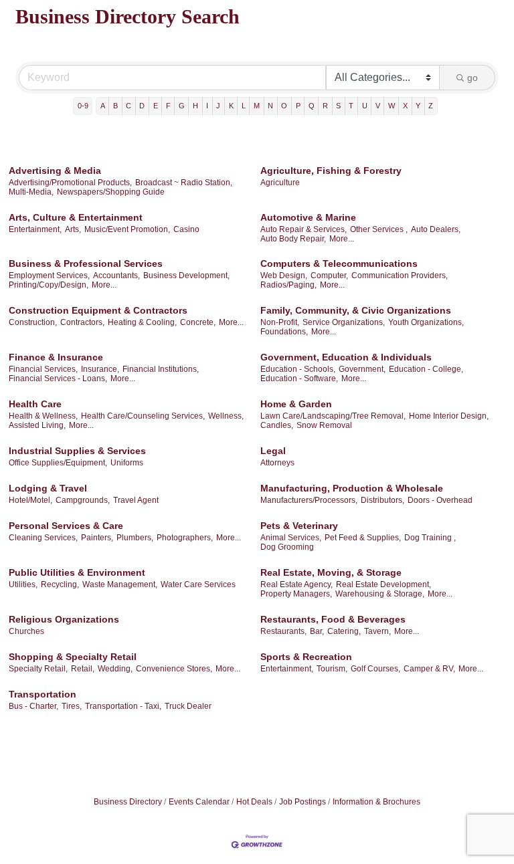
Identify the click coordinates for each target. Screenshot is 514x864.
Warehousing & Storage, (379, 594)
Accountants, (116, 275)
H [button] (195, 106)
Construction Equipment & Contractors (98, 310)
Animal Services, (290, 537)
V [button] (377, 106)
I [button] (207, 106)
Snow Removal (324, 425)
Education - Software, (299, 378)
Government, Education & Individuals (346, 357)
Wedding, (115, 668)
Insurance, (100, 369)
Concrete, (198, 322)
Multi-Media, (31, 192)
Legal (273, 450)
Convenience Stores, (174, 668)
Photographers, (185, 537)
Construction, (33, 322)
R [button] (325, 106)
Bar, (317, 631)
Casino (186, 229)
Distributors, (382, 500)
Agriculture (280, 182)
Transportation (42, 694)
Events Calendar (199, 801)
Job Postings (302, 801)
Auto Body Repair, (293, 238)
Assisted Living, (37, 425)
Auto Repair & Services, (303, 229)
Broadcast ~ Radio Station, (183, 182)
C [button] (128, 106)
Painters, (97, 537)
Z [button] (430, 106)
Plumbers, (134, 537)
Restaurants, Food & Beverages (333, 619)
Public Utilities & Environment (77, 572)
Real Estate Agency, (296, 584)
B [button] (115, 106)
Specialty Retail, (38, 668)
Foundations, (284, 331)
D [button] (142, 106)
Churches (26, 631)
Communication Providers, (399, 275)
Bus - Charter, (33, 706)
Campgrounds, (83, 500)
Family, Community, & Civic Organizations (355, 310)
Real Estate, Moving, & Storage (331, 572)
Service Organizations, (344, 322)
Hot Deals (254, 801)
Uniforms (126, 462)
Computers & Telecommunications (339, 263)
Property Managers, (296, 594)
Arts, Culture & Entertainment (76, 217)
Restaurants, (283, 631)
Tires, (72, 706)
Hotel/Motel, (30, 500)
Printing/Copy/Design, (48, 285)
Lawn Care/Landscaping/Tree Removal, (333, 416)
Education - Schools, (297, 369)
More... (341, 238)
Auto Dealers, (435, 229)
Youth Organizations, (426, 322)
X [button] (405, 106)
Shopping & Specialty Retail (73, 656)
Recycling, (60, 584)
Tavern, (377, 631)
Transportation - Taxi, (123, 706)
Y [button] (418, 106)
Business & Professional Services (86, 263)
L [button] (244, 106)
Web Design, (283, 275)
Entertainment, (35, 229)
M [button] (257, 106)
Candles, (276, 425)
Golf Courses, (375, 668)
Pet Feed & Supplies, (363, 537)
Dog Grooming (287, 547)
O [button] (284, 106)
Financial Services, (43, 369)
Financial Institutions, (160, 369)
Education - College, (426, 369)
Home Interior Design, (449, 416)
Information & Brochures (376, 801)
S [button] (338, 106)
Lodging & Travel (48, 488)
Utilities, (23, 584)
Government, (362, 369)
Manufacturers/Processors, (308, 500)
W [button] (391, 106)
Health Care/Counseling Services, (143, 416)
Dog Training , (430, 537)
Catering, (344, 631)
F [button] (168, 106)
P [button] (298, 106)
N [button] (270, 106)
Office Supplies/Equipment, (58, 462)
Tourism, (332, 668)
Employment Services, (49, 275)
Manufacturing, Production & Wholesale (351, 488)
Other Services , (379, 229)
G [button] (182, 106)
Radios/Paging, (288, 285)
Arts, (73, 229)
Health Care (35, 404)
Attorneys (277, 462)
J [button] (218, 106)
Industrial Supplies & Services (77, 450)
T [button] (351, 106)
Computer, (329, 275)
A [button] (102, 106)
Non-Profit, (279, 322)
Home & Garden (296, 404)
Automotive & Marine (308, 217)
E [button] (155, 106)
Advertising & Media (55, 170)
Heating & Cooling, (142, 322)
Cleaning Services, (43, 537)
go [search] (472, 77)
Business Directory (128, 801)
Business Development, (186, 275)
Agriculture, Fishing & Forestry (331, 170)
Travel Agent (136, 500)
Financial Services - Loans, (58, 378)
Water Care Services (198, 584)
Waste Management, (119, 584)
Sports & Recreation (306, 656)
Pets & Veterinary (299, 525)
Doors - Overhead (440, 500)
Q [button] (312, 106)
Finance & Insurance (56, 357)
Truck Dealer (188, 706)
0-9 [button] (83, 106)
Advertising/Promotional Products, (70, 182)
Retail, (82, 668)
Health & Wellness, (43, 416)
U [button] (364, 106)
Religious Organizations (64, 619)
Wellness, (226, 416)
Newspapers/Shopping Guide (111, 192)
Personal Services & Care (66, 525)
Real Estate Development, (383, 584)
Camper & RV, (429, 668)
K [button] (231, 106)
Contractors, (82, 322)
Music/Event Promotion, (127, 229)
